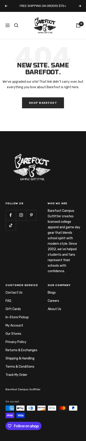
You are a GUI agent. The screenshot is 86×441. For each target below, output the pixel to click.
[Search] (16, 25)
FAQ (8, 301)
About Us (54, 309)
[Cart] (78, 25)
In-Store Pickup (17, 317)
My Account (14, 325)
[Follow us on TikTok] (11, 225)
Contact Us (14, 293)
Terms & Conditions (20, 367)
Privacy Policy (16, 342)
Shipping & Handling (20, 358)
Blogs (52, 293)
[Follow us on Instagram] (21, 215)
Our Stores (13, 334)
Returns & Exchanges (21, 350)
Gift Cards (13, 309)
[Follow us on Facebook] (11, 215)
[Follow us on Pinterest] (31, 215)
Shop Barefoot (43, 102)
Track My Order (16, 375)
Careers (53, 301)
